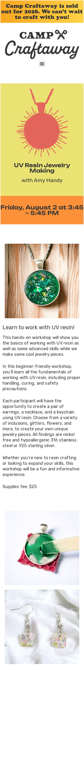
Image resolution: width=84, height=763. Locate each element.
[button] (42, 63)
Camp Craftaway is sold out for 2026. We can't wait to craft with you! (42, 11)
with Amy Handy (42, 180)
